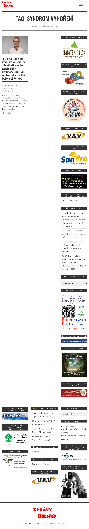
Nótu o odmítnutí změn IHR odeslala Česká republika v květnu (73, 245)
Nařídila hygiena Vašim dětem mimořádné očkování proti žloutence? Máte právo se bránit (74, 218)
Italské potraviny (69, 435)
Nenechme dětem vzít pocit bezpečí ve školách (73, 232)
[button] (82, 5)
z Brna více (7, 113)
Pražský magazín (69, 429)
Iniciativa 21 (37, 451)
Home (35, 25)
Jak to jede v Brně (40, 464)
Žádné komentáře (8, 91)
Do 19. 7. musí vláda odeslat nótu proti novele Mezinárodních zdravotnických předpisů (73, 261)
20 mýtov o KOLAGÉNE (43, 421)
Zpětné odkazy (68, 425)
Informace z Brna (8, 88)
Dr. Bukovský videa (45, 409)
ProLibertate (75, 208)
